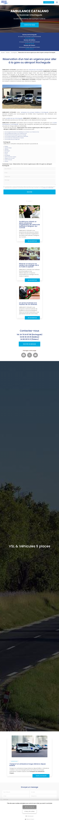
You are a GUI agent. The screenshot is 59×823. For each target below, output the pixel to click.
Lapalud (6, 149)
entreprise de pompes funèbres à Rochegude (34, 112)
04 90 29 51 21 (30, 49)
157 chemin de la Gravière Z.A (29, 36)
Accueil (3, 52)
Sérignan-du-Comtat (9, 158)
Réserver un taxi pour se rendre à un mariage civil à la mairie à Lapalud (29, 265)
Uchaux (6, 161)
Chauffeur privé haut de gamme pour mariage (15, 135)
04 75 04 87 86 (29, 38)
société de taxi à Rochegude (14, 118)
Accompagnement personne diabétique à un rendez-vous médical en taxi (22, 132)
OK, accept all (30, 807)
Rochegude (14, 52)
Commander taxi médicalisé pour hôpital (14, 137)
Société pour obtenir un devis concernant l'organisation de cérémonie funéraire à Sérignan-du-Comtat (29, 225)
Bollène (6, 146)
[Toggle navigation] (57, 2)
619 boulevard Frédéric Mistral (29, 47)
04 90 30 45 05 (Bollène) (29, 337)
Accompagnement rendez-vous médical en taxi (16, 133)
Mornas (6, 152)
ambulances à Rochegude (36, 69)
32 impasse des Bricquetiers (29, 42)
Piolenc (6, 154)
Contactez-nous (48, 2)
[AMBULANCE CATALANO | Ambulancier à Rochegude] (5, 2)
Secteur (8, 52)
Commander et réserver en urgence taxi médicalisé (16, 136)
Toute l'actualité (41, 776)
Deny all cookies (29, 811)
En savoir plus (32, 241)
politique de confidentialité (48, 187)
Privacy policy (30, 819)
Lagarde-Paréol (8, 148)
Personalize (30, 816)
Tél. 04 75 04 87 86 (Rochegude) (29, 334)
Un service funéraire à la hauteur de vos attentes (28, 304)
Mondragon (7, 150)
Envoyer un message (29, 344)
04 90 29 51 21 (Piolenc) (29, 339)
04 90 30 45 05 (29, 43)
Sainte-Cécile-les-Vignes (10, 156)
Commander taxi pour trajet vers (12, 139)
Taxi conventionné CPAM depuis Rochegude (26, 764)
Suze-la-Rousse (8, 159)
